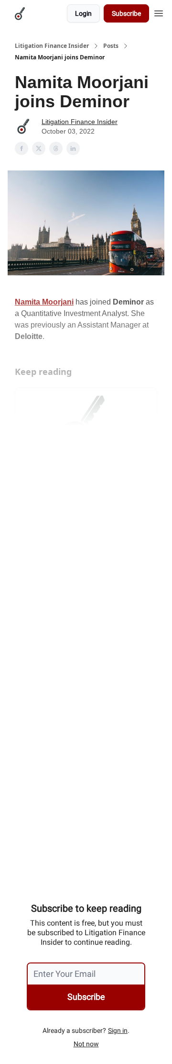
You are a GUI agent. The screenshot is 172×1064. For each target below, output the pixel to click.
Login (83, 13)
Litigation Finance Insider (52, 46)
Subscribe (126, 13)
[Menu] (158, 12)
